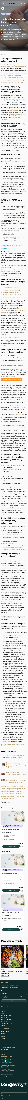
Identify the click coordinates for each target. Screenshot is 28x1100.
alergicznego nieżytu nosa (18, 549)
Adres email (4, 991)
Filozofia (3, 1011)
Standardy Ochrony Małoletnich (6, 1020)
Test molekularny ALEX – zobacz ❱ (12, 295)
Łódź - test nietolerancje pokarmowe (13, 789)
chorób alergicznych (8, 547)
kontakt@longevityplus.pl (9, 1047)
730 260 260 (6, 1049)
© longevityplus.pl (5, 1094)
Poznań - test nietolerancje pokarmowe (11, 792)
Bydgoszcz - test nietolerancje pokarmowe (12, 797)
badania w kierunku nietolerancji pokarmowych (13, 66)
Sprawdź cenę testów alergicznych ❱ (10, 337)
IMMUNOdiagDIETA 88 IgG (10, 873)
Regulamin (4, 1017)
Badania (3, 1038)
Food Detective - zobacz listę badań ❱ (13, 78)
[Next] (25, 959)
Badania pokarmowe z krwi (8, 560)
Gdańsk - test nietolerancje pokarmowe (11, 794)
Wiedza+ (3, 1033)
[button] (6, 1061)
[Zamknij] (9, 1059)
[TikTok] (10, 1059)
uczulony (5, 342)
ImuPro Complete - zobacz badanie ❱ (13, 82)
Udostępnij (4, 802)
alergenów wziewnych (7, 329)
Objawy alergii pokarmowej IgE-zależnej (13, 508)
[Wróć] (2, 8)
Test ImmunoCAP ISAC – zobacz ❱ (12, 297)
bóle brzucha (6, 465)
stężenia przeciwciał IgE (7, 272)
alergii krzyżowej (17, 331)
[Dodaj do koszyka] (21, 846)
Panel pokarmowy (14, 305)
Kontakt (3, 1025)
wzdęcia (18, 465)
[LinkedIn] (2, 1059)
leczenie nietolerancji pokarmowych (12, 212)
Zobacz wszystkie (5, 975)
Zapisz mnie (14, 1001)
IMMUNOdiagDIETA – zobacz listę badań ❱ (14, 73)
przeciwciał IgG (14, 110)
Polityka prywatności (6, 1023)
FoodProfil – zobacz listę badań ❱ (12, 75)
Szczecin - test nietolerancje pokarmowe (12, 795)
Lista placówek (5, 1031)
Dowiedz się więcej (11, 846)
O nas (2, 1009)
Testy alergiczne (5, 300)
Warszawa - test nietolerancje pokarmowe (12, 786)
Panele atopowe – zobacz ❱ (10, 292)
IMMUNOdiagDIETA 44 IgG (10, 829)
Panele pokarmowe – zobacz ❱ (11, 288)
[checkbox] (1, 996)
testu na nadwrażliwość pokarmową (16, 567)
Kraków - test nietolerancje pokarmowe (11, 788)
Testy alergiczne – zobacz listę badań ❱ (13, 80)
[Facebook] (5, 1059)
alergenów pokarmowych (15, 114)
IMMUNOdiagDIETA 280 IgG (10, 913)
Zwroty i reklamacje (6, 1015)
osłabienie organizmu (8, 470)
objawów (3, 345)
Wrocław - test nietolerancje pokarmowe (13, 790)
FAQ (2, 1013)
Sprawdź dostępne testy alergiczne (12, 379)
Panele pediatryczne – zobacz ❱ (11, 290)
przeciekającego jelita (18, 414)
